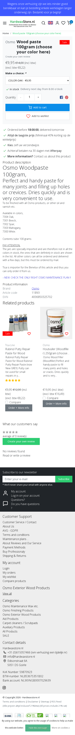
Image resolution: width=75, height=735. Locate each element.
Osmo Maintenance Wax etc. (20, 606)
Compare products (14, 581)
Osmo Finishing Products (18, 610)
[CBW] (35, 716)
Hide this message (38, 727)
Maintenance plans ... (16, 539)
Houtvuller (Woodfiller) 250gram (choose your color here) (56, 351)
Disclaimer (33, 701)
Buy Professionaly (14, 551)
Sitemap (45, 701)
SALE (6, 636)
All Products (10, 631)
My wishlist (9, 577)
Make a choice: (15, 73)
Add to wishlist (40, 116)
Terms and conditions (16, 535)
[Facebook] (61, 97)
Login (6, 568)
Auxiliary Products (14, 627)
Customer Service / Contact (19, 522)
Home (6, 33)
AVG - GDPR (10, 530)
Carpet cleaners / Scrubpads (20, 623)
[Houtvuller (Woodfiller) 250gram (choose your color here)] (56, 323)
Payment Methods (14, 547)
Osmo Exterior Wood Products (22, 614)
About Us (8, 526)
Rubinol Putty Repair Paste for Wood (17, 351)
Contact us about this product (52, 156)
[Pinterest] (66, 97)
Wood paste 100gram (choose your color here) (37, 33)
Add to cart (40, 107)
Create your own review (17, 56)
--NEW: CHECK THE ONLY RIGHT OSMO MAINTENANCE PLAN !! (37, 277)
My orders (9, 572)
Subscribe (63, 479)
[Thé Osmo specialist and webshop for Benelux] (23, 23)
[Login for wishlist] (29, 333)
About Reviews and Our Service (22, 543)
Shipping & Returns (14, 556)
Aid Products (10, 619)
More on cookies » (61, 727)
